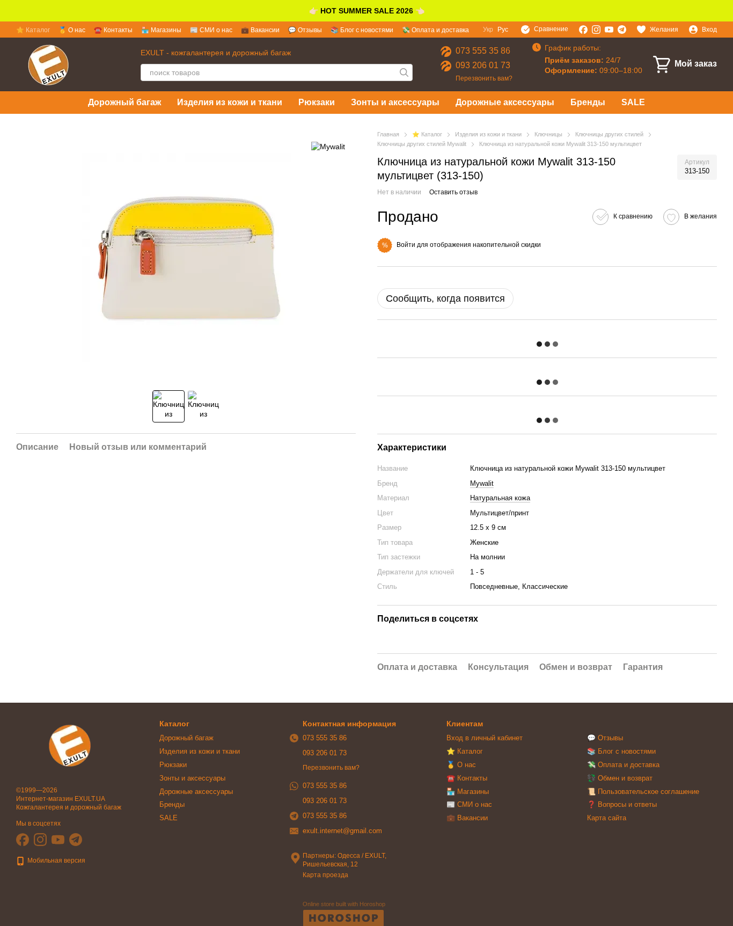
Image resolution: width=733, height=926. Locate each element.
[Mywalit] (328, 146)
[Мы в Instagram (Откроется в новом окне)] (596, 29)
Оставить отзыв (453, 192)
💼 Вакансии (260, 30)
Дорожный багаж (124, 102)
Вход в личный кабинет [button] (484, 738)
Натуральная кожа (500, 498)
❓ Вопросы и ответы (622, 804)
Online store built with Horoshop (344, 904)
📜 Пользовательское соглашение (643, 792)
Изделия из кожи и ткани (229, 102)
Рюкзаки (316, 102)
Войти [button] (406, 245)
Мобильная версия (55, 860)
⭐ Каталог (33, 30)
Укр (488, 29)
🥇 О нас (71, 30)
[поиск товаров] (404, 72)
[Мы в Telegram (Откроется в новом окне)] (622, 29)
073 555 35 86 (483, 50)
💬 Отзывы (305, 30)
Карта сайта (606, 818)
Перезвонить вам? (484, 78)
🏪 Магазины (161, 30)
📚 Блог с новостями (362, 30)
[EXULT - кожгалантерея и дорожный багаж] (69, 745)
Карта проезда (325, 875)
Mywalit (482, 483)
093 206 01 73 (483, 65)
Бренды (587, 102)
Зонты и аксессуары (395, 102)
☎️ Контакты (113, 30)
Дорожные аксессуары (505, 102)
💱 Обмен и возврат (620, 778)
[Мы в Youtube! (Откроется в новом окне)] (609, 29)
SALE (633, 102)
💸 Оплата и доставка (435, 30)
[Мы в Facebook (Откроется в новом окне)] (583, 29)
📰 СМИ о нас (211, 30)
